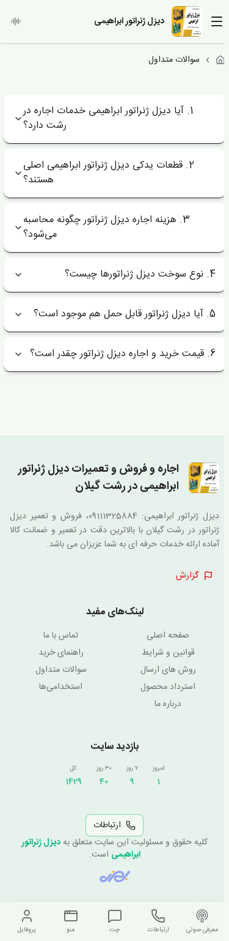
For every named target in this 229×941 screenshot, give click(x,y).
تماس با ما (60, 636)
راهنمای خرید (61, 653)
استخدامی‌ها (60, 687)
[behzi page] (115, 876)
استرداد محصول (167, 687)
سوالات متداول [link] (174, 60)
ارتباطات (107, 825)
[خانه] (220, 60)
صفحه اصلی (168, 636)
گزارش (187, 575)
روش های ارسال (168, 670)
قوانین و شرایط (168, 653)
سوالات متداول (61, 670)
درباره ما (167, 704)
